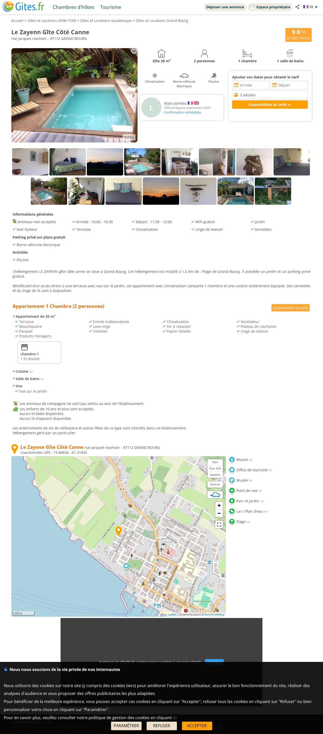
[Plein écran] (219, 524)
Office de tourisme (251, 469)
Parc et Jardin (247, 500)
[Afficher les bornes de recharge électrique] (215, 494)
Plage (240, 521)
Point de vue (246, 490)
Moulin (241, 459)
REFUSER (161, 725)
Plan (215, 462)
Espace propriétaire (273, 7)
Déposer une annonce (225, 7)
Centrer (215, 484)
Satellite (215, 475)
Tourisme (110, 7)
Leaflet (172, 614)
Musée (241, 480)
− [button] (219, 513)
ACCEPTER (197, 725)
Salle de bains (27, 378)
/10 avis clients (298, 34)
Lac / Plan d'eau (249, 511)
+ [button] (219, 505)
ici (175, 717)
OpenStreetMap (214, 614)
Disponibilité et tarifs (290, 307)
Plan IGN (215, 468)
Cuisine (22, 371)
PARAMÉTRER (126, 725)
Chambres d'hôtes (73, 7)
